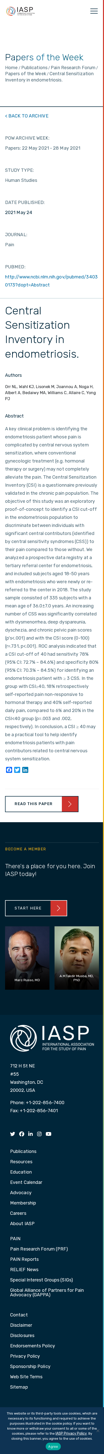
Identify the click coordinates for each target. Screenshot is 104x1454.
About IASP (22, 1223)
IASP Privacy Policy (71, 1433)
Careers (18, 1213)
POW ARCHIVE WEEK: (27, 138)
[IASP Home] (20, 11)
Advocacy (21, 1192)
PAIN (15, 1238)
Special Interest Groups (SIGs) (41, 1280)
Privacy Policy (25, 1356)
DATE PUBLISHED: (25, 202)
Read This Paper (34, 804)
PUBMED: (15, 267)
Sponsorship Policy (30, 1366)
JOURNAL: (16, 234)
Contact (19, 1315)
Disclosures (22, 1335)
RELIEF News (24, 1269)
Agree (53, 1446)
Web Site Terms (26, 1377)
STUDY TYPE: (19, 170)
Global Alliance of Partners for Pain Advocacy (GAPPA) (47, 1293)
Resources (21, 1162)
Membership (23, 1203)
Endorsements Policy (32, 1346)
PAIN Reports (24, 1259)
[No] (97, 1430)
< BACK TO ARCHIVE (26, 116)
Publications (23, 1151)
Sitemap (19, 1387)
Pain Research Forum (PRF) (39, 1249)
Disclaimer (21, 1325)
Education (21, 1172)
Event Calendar (26, 1182)
